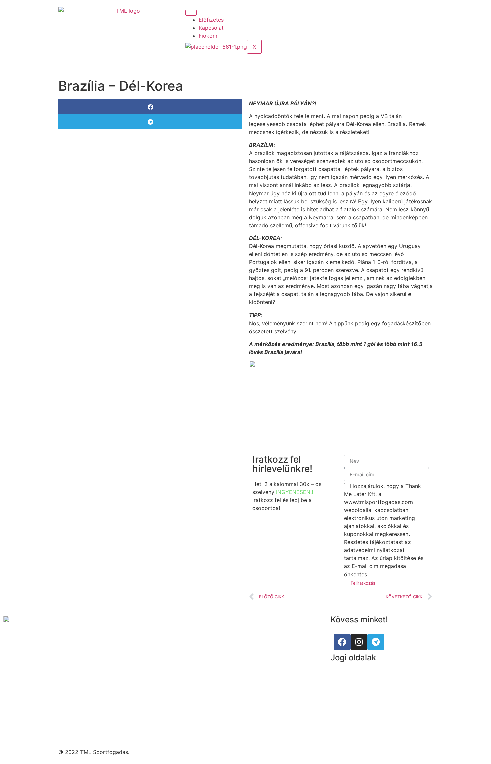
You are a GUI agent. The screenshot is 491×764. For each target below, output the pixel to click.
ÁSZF (337, 672)
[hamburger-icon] (191, 13)
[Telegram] (375, 642)
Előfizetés (211, 19)
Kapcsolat (211, 27)
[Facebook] (342, 642)
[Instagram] (372, 11)
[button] (150, 106)
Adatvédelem (347, 685)
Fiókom (208, 35)
